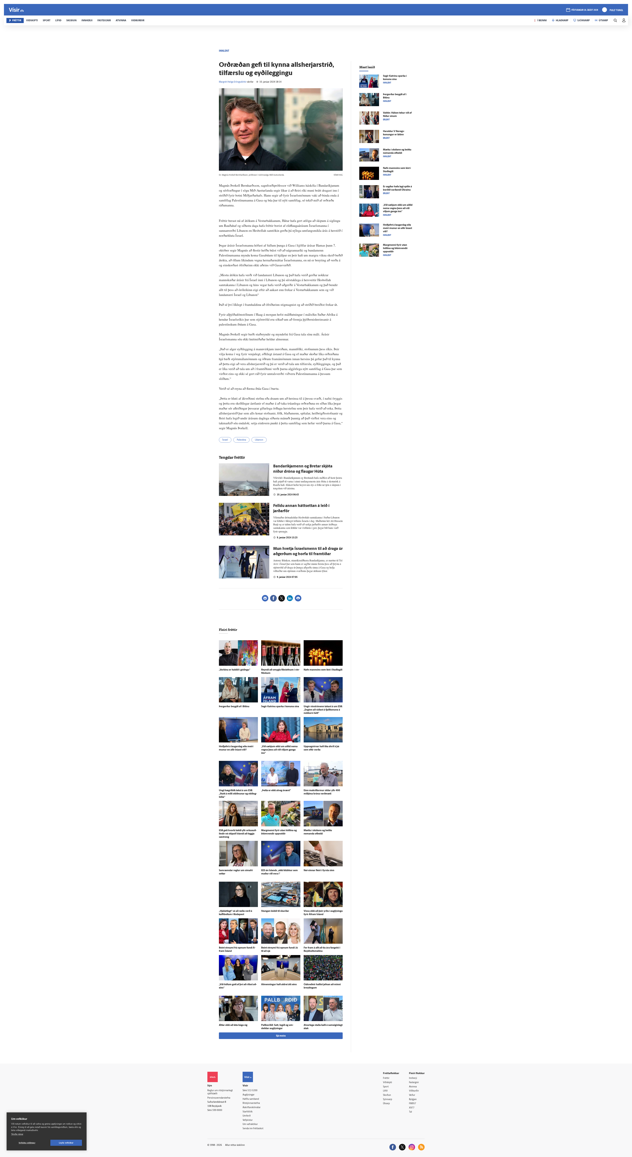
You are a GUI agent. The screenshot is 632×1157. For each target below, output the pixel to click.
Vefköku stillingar (27, 1143)
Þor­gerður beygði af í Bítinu (234, 706)
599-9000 (217, 1110)
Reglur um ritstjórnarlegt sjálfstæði (220, 1092)
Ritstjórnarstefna (251, 1103)
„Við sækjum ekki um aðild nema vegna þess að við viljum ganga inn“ (279, 749)
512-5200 (252, 1090)
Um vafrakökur (250, 1124)
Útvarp (386, 1103)
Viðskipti (387, 1082)
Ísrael (225, 440)
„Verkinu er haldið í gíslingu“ (234, 670)
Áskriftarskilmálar (252, 1107)
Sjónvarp (387, 1099)
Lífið (385, 1091)
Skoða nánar (17, 1134)
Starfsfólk (247, 1112)
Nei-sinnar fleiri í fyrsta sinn (319, 870)
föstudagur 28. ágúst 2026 (584, 10)
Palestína (241, 440)
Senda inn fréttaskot (253, 1128)
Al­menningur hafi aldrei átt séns (279, 984)
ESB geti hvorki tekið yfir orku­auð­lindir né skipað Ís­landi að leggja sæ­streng (238, 833)
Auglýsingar (248, 1095)
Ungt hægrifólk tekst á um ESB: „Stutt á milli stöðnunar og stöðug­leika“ (238, 793)
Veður (412, 1095)
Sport (386, 1087)
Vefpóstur (248, 1120)
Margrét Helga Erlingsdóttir (233, 82)
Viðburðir (414, 1091)
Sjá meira (281, 1036)
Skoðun (387, 1095)
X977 (411, 1108)
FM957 (412, 1103)
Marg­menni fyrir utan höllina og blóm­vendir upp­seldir (395, 248)
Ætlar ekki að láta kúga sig (233, 1025)
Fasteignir (414, 1082)
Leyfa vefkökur (66, 1143)
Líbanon (259, 440)
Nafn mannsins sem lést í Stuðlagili (323, 670)
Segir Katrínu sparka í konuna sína (280, 706)
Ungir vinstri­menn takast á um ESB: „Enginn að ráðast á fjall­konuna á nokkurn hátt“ (323, 709)
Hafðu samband (251, 1099)
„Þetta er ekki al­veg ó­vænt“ (276, 790)
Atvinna (413, 1087)
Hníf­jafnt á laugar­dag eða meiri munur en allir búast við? (397, 228)
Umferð (247, 1116)
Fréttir (386, 1078)
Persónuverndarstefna (218, 1098)
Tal (410, 1112)
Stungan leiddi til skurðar (275, 911)
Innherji (413, 1078)
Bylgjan (413, 1099)
